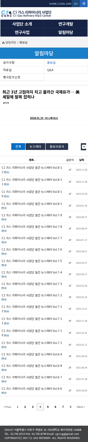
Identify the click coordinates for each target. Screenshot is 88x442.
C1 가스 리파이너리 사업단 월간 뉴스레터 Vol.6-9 (32, 354)
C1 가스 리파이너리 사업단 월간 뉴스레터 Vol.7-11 (32, 321)
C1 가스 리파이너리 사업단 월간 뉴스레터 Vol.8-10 (32, 194)
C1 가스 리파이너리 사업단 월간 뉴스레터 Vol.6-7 (32, 377)
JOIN (68, 4)
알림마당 (65, 32)
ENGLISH (76, 4)
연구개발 (65, 24)
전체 (18, 146)
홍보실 (51, 62)
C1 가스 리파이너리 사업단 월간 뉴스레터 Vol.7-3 (32, 284)
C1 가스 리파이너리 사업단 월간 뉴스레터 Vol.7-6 (32, 249)
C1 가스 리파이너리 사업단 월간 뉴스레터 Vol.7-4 (32, 272)
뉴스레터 (35, 146)
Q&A (50, 70)
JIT (70, 169)
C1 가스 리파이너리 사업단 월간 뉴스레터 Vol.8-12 (32, 169)
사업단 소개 (22, 24)
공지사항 (9, 62)
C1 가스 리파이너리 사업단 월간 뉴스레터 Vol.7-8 (32, 226)
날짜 (81, 160)
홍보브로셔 (57, 146)
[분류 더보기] (84, 147)
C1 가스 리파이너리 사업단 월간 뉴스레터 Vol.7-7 (32, 238)
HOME (53, 4)
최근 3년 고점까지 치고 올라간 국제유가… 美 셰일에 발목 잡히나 (41, 94)
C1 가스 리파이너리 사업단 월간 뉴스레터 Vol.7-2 (32, 295)
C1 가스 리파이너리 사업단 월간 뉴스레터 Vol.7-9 (32, 215)
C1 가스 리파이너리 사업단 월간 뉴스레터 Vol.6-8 (32, 366)
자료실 (7, 70)
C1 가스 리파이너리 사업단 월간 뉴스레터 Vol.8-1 (32, 204)
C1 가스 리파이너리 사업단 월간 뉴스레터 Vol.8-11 (32, 181)
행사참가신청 (11, 77)
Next (80, 407)
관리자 (6, 102)
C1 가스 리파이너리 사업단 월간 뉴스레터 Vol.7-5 (32, 261)
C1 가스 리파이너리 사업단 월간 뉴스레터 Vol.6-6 (32, 388)
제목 (31, 160)
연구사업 (22, 32)
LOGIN (61, 4)
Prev (8, 407)
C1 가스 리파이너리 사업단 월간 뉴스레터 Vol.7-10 (32, 333)
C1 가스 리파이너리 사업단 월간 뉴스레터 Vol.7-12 (32, 309)
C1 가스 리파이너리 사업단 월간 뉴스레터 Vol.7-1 (32, 343)
